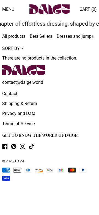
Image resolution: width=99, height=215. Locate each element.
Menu (8, 9)
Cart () (88, 9)
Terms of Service (18, 123)
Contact (9, 93)
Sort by (11, 48)
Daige (19, 161)
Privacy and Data (18, 113)
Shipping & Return (19, 103)
